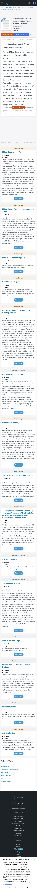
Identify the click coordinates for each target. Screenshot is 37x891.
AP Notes (18, 826)
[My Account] (35, 3)
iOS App (18, 833)
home (2, 7)
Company (18, 844)
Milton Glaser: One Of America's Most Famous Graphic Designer (22, 21)
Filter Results (29, 39)
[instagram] (23, 804)
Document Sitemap (18, 816)
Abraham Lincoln (6, 781)
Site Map (18, 854)
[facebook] (14, 804)
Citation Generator (18, 831)
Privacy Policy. (8, 884)
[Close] (34, 859)
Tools (13, 39)
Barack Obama (5, 772)
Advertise (18, 846)
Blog (18, 852)
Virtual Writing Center (18, 823)
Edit (8, 39)
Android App (18, 835)
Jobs (15, 849)
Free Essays (18, 821)
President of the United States (10, 769)
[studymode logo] (12, 3)
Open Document (7, 34)
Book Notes (18, 828)
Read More (18, 198)
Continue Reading (18, 108)
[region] (18, 874)
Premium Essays (18, 819)
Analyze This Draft (21, 34)
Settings (20, 39)
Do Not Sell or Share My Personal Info (17, 888)
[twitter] (19, 804)
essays (8, 7)
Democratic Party (6, 775)
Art (29, 83)
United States (5, 766)
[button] (2, 2)
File (4, 39)
